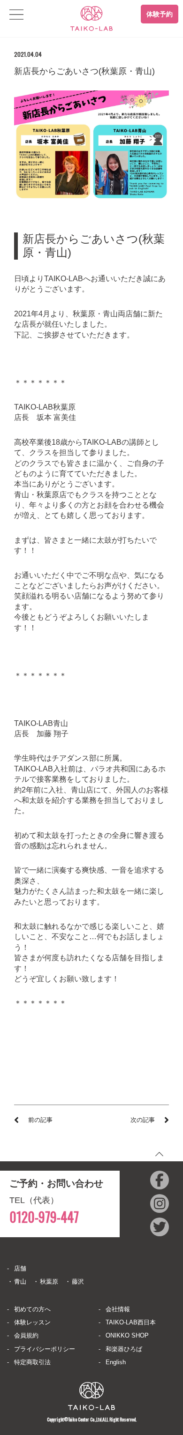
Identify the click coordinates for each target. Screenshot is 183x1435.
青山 (20, 1281)
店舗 (20, 1268)
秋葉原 (49, 1281)
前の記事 (40, 1119)
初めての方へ (32, 1309)
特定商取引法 (32, 1362)
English (116, 1362)
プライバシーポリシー (44, 1349)
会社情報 (118, 1309)
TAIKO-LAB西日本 (131, 1322)
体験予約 (159, 14)
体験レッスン (32, 1322)
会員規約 (26, 1335)
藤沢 (78, 1281)
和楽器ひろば (124, 1349)
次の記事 (142, 1119)
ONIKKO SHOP (127, 1335)
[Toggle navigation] (16, 14)
